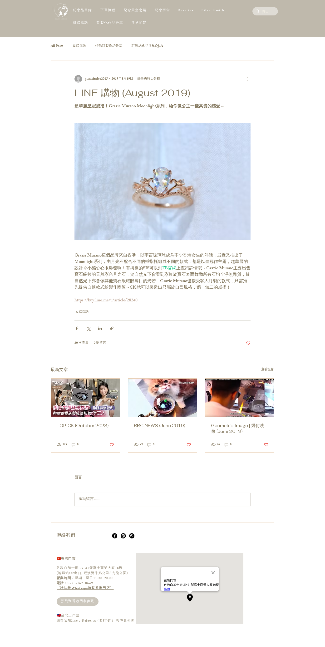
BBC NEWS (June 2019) (159, 425)
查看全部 (267, 370)
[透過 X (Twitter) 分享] (88, 328)
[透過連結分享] (111, 328)
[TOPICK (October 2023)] (85, 398)
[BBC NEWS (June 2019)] (162, 398)
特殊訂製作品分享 (108, 46)
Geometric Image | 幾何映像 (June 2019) (237, 428)
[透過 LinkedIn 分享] (100, 328)
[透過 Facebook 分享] (76, 328)
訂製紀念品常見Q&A (147, 46)
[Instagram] (123, 535)
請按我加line (67, 621)
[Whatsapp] (131, 535)
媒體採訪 (79, 46)
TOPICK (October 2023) (82, 425)
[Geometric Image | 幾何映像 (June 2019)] (239, 398)
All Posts (57, 46)
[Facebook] (114, 535)
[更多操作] (248, 79)
